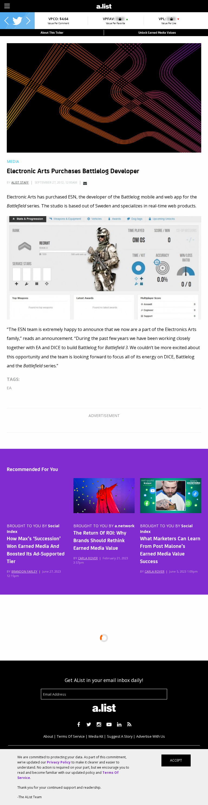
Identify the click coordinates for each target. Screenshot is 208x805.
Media (13, 161)
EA (9, 387)
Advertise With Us (150, 736)
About (48, 736)
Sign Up (145, 5)
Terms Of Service (71, 736)
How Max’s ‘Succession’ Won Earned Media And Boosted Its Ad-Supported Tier (35, 549)
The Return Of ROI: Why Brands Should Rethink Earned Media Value (99, 540)
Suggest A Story (119, 736)
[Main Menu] (7, 6)
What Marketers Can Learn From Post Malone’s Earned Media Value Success (170, 549)
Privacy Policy (59, 762)
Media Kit (96, 736)
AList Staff (20, 182)
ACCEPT (176, 760)
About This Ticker (52, 32)
